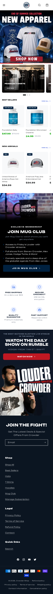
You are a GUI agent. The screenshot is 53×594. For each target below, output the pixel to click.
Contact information (17, 588)
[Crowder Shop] (26, 5)
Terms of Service (14, 521)
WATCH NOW (25, 357)
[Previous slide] (4, 36)
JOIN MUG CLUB (25, 268)
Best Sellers (11, 470)
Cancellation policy (38, 588)
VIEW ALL (45, 101)
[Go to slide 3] (38, 63)
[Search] (39, 5)
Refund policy (38, 581)
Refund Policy (12, 527)
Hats (8, 476)
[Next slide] (48, 36)
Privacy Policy (13, 515)
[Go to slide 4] (48, 63)
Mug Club (10, 493)
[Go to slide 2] (28, 63)
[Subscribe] (45, 442)
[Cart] (47, 5)
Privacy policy (11, 585)
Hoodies (9, 488)
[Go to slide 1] (11, 63)
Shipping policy (44, 585)
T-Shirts (9, 482)
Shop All (9, 465)
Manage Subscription (17, 499)
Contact (10, 533)
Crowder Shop (22, 581)
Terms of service (27, 585)
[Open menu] (4, 5)
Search (9, 549)
